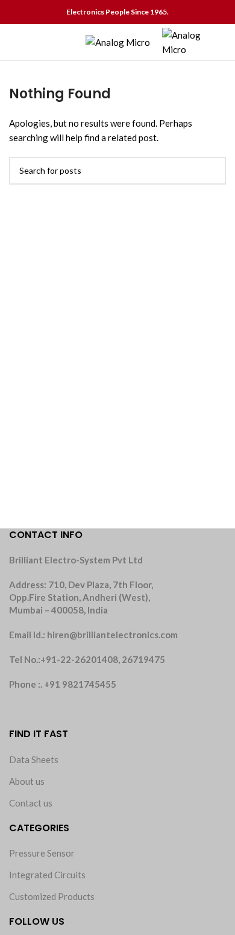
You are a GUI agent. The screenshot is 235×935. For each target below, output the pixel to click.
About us (27, 781)
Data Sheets (33, 759)
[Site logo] (118, 41)
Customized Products (52, 896)
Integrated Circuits (47, 874)
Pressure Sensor (42, 853)
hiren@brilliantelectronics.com (112, 634)
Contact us (30, 802)
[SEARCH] (212, 171)
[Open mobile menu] (14, 42)
